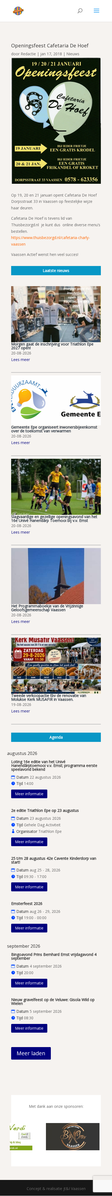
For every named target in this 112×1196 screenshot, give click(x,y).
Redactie (28, 53)
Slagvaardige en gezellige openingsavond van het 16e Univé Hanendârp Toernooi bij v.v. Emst (54, 518)
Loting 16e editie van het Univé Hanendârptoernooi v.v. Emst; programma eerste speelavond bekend (54, 765)
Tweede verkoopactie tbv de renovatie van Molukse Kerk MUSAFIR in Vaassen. (48, 697)
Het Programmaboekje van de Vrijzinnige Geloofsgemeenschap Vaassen (47, 607)
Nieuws (72, 53)
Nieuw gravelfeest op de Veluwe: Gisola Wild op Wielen (53, 1001)
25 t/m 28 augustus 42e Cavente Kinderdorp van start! (53, 860)
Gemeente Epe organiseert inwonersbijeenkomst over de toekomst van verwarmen (54, 428)
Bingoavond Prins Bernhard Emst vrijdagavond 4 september (54, 956)
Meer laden (31, 1053)
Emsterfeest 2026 (26, 903)
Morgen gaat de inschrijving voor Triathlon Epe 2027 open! (52, 345)
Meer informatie (29, 793)
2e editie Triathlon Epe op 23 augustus (45, 810)
